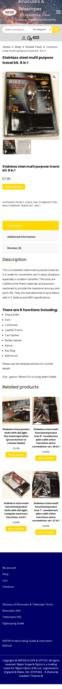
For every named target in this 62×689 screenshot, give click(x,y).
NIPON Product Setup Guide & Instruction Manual (27, 643)
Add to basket (14, 186)
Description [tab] (14, 225)
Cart (4, 580)
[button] (54, 77)
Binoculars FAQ (11, 610)
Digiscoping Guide (13, 623)
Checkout (8, 587)
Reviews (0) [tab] (14, 248)
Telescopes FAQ (11, 617)
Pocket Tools (23, 202)
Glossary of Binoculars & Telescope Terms (27, 604)
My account (9, 568)
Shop (5, 574)
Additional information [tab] (21, 237)
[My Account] (23, 37)
